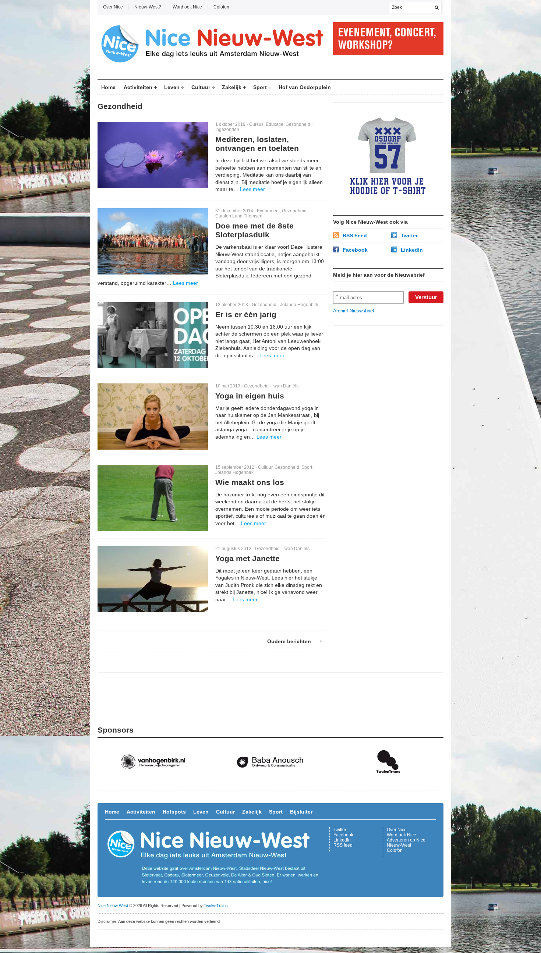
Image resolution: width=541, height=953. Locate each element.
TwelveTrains (216, 905)
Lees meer (252, 189)
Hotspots (174, 812)
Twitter (409, 235)
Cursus (256, 124)
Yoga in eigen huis (249, 396)
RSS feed (343, 845)
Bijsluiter (301, 812)
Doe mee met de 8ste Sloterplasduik (254, 230)
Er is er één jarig (245, 314)
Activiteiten (138, 87)
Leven (172, 87)
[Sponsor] (156, 781)
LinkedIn (412, 250)
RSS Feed (355, 235)
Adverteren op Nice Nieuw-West (406, 842)
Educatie (274, 124)
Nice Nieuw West (113, 905)
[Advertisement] (388, 379)
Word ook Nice (187, 7)
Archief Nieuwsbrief (353, 310)
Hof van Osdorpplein (305, 87)
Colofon (221, 7)
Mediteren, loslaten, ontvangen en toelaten (257, 143)
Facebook (355, 250)
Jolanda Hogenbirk (299, 304)
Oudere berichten (289, 641)
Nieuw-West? (147, 7)
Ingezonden (227, 129)
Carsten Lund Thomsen (238, 216)
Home (108, 87)
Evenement (268, 210)
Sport (260, 87)
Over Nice (113, 7)
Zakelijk (231, 87)
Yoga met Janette (247, 558)
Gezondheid (298, 124)
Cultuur (200, 87)
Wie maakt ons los (249, 482)
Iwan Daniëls (285, 386)
